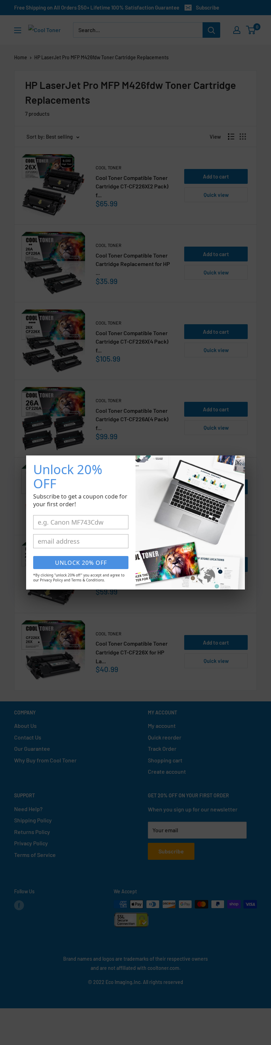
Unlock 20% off (81, 563)
